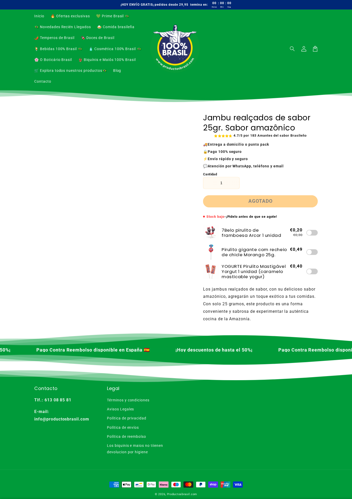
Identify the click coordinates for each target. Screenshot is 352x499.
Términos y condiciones (128, 400)
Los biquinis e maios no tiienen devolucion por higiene (135, 448)
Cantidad (210, 174)
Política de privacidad (126, 418)
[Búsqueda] (292, 48)
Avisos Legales (120, 409)
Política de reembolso (126, 436)
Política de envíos (123, 427)
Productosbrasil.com (182, 494)
